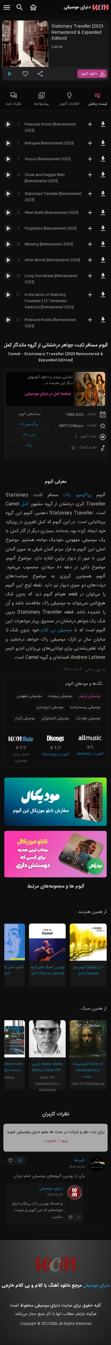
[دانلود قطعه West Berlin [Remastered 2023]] (103, 215)
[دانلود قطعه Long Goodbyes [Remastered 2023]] (103, 279)
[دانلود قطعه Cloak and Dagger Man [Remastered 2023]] (103, 177)
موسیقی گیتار (25, 718)
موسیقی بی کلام (56, 630)
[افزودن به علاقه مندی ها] (25, 76)
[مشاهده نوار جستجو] (19, 11)
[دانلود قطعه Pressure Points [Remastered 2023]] (103, 127)
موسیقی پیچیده (60, 696)
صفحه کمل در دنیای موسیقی (48, 393)
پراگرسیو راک (29, 424)
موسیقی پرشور (90, 696)
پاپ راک (29, 435)
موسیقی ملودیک (88, 718)
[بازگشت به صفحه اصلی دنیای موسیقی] (33, 11)
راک (29, 445)
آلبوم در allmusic (90, 754)
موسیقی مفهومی (29, 696)
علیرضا (79, 1160)
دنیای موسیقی (51, 1188)
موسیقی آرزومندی (50, 707)
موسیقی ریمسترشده (85, 707)
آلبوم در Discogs (55, 754)
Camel (57, 47)
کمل (25, 504)
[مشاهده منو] (6, 11)
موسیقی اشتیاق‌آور (55, 718)
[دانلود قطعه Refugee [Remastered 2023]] (103, 146)
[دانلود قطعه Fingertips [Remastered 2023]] (103, 231)
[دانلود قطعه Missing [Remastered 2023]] (103, 247)
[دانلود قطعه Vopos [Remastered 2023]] (103, 162)
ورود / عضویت (55, 1140)
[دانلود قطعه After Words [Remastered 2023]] (103, 263)
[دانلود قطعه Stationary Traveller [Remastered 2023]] (103, 196)
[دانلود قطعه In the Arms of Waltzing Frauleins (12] (103, 297)
